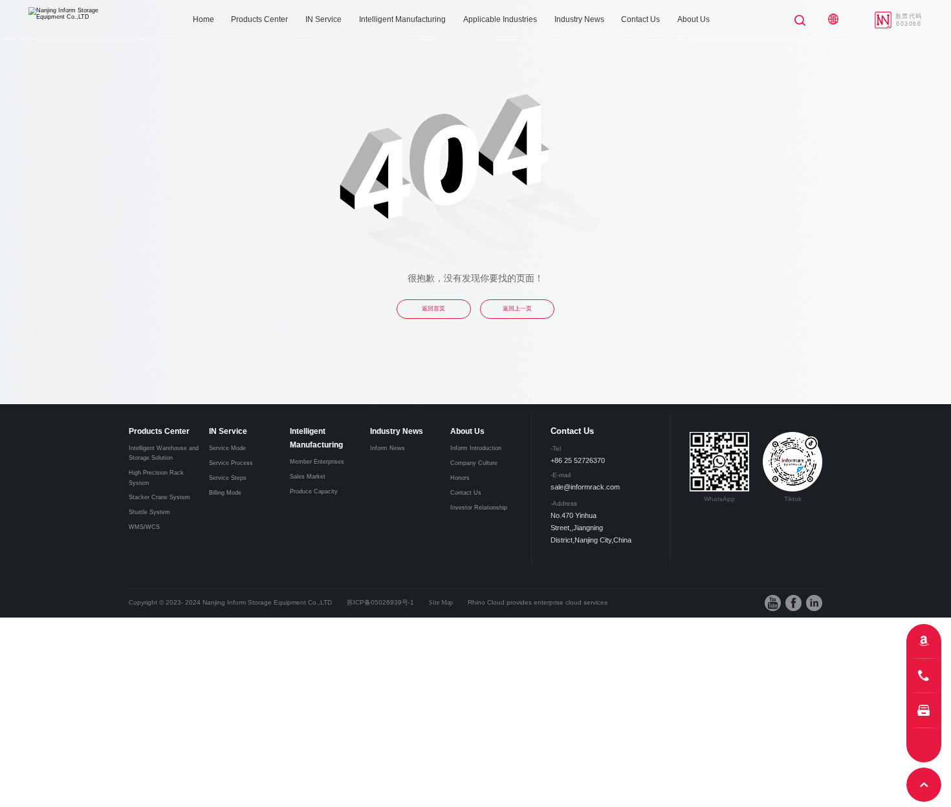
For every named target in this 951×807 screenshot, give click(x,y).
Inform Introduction (475, 448)
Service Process (231, 463)
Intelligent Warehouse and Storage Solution (164, 453)
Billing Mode (225, 493)
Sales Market (307, 476)
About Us (693, 19)
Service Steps (227, 478)
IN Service (323, 19)
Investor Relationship (478, 507)
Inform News (387, 448)
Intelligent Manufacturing (402, 19)
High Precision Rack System (156, 477)
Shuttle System (149, 512)
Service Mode (227, 448)
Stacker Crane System (159, 497)
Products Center (259, 19)
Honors (460, 478)
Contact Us (640, 19)
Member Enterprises (317, 461)
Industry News (579, 19)
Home (203, 19)
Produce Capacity (314, 491)
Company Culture (473, 463)
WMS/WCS (144, 527)
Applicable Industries (500, 19)
